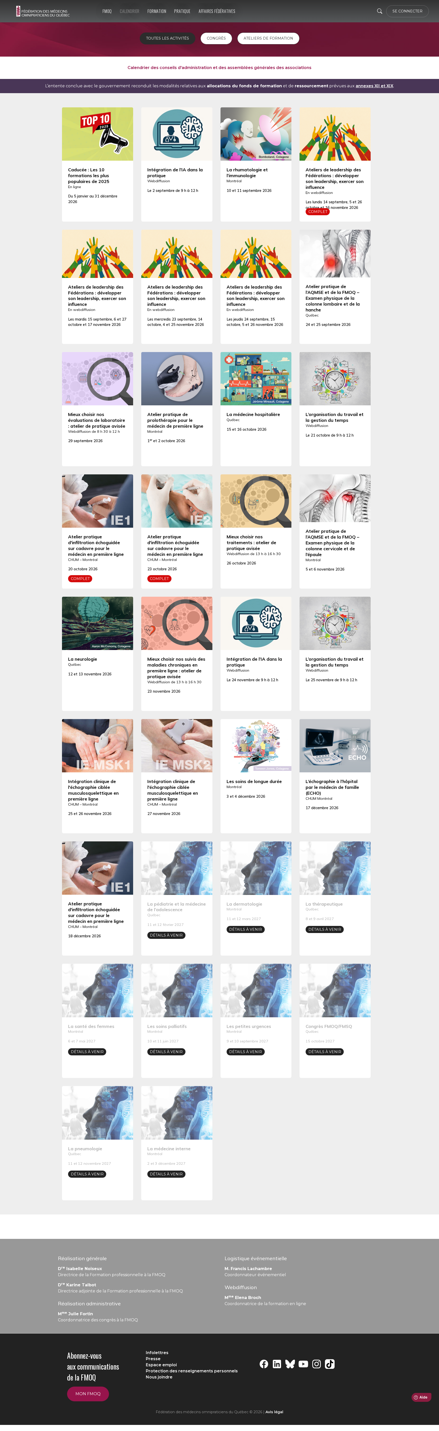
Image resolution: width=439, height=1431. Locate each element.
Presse (153, 1358)
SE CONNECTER (407, 11)
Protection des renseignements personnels (192, 1371)
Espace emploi (161, 1364)
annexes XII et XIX (374, 86)
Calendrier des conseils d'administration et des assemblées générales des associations (219, 67)
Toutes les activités (167, 38)
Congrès (216, 38)
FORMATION (157, 11)
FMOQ (107, 11)
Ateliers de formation (268, 38)
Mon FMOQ (88, 1393)
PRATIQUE (182, 11)
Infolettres (157, 1352)
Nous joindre (159, 1377)
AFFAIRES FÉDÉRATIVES (217, 11)
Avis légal (274, 1412)
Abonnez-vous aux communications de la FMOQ (93, 1366)
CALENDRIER (129, 11)
